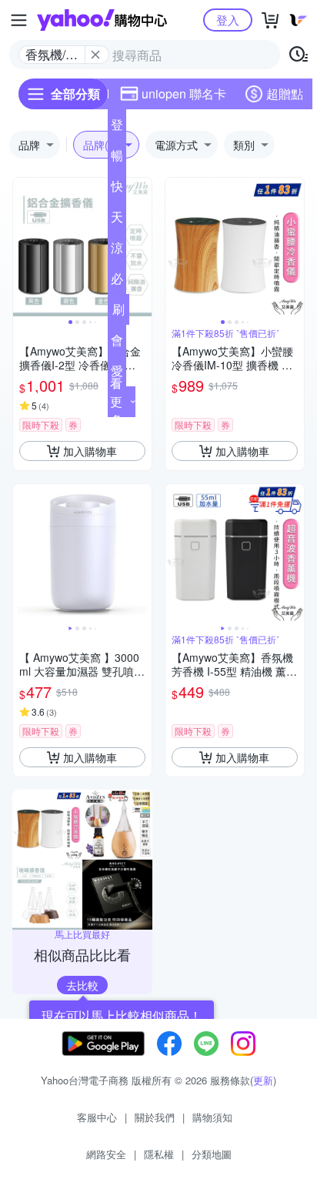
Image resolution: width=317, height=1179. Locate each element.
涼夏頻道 (117, 251)
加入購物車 (90, 451)
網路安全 (106, 1154)
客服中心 (97, 1117)
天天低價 (117, 220)
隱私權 (159, 1154)
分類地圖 (212, 1154)
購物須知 (212, 1117)
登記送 (117, 127)
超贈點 (284, 93)
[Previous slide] (23, 247)
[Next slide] (142, 247)
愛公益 (117, 374)
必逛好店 (117, 281)
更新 (263, 1080)
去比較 (82, 985)
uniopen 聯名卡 (184, 93)
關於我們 (155, 1117)
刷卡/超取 (118, 312)
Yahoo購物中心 (102, 20)
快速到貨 (117, 189)
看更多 (116, 401)
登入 (227, 20)
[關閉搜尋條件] (95, 55)
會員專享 (117, 343)
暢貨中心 (117, 158)
